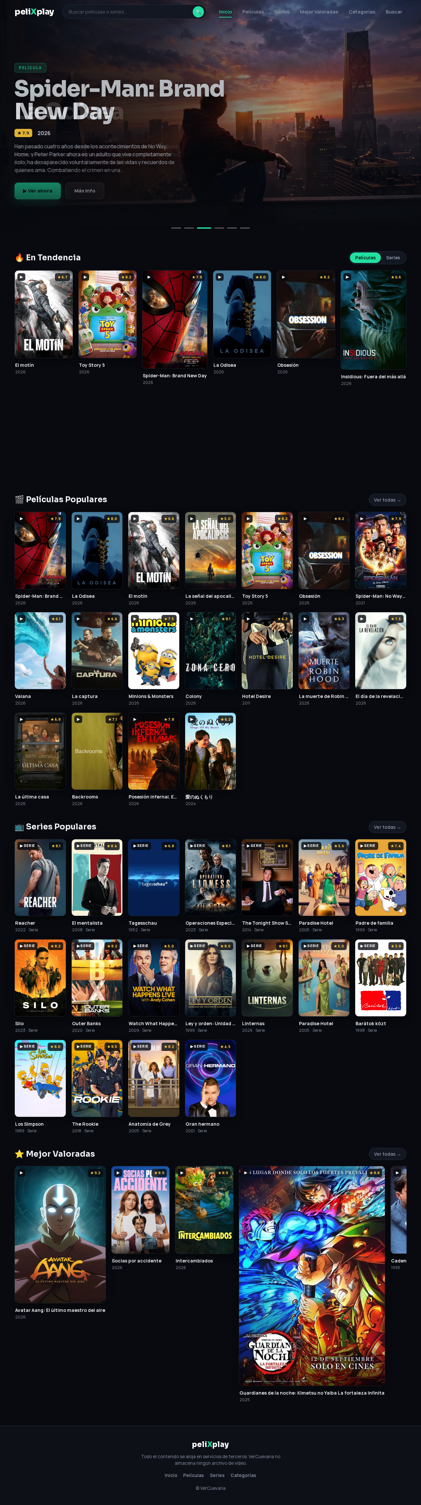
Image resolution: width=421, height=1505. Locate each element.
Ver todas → (387, 500)
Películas (253, 12)
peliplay (34, 12)
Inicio (225, 12)
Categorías (362, 12)
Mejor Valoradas (319, 12)
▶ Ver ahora (37, 190)
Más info (84, 190)
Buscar (394, 12)
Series (281, 12)
